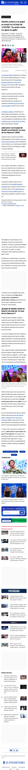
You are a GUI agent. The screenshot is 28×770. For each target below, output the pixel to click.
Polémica (22, 451)
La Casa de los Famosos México (10, 451)
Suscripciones (21, 767)
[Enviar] (21, 512)
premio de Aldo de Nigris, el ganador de (12, 417)
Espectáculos (6, 17)
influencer (14, 454)
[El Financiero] (10, 3)
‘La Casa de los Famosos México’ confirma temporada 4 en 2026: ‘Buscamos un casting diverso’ (12, 501)
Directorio (14, 767)
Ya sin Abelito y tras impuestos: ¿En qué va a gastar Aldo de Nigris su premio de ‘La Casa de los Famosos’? (13, 477)
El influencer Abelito (7, 112)
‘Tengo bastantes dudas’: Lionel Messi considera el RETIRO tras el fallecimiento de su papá (18, 606)
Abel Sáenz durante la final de (11, 82)
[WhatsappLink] (14, 520)
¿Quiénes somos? (6, 767)
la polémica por (13, 121)
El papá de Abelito (7, 75)
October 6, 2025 (19, 205)
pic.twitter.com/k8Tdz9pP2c (8, 203)
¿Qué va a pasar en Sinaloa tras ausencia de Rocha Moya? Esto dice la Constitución (18, 637)
